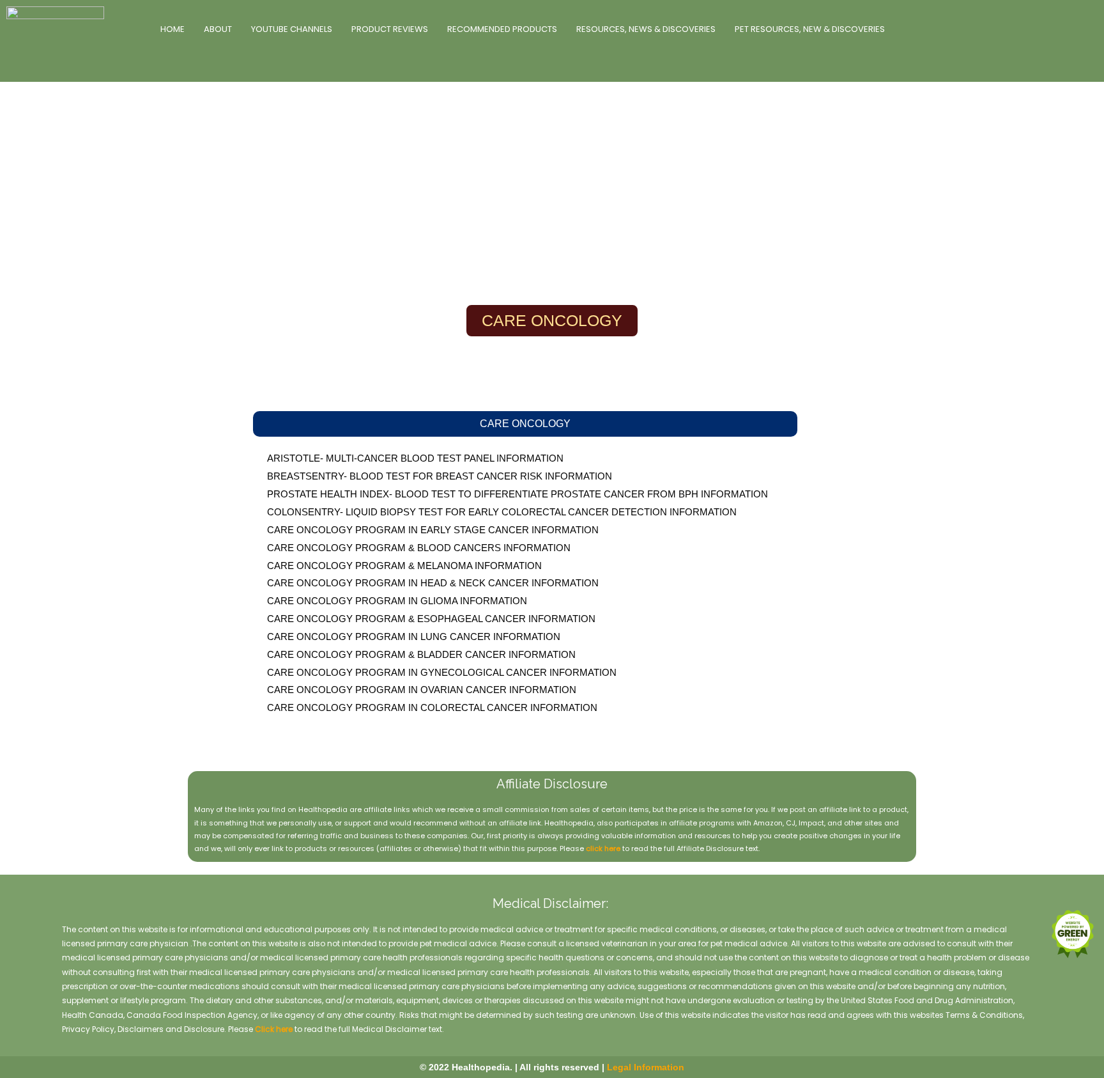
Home (172, 29)
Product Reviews (389, 29)
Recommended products (502, 29)
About (218, 29)
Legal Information (645, 1067)
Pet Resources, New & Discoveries (810, 29)
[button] (525, 424)
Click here (274, 1029)
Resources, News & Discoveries (646, 29)
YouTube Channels (291, 29)
